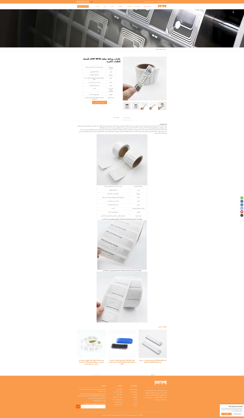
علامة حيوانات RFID (117, 399)
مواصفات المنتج (127, 117)
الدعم (112, 6)
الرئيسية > (164, 49)
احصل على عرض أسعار (83, 6)
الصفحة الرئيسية (146, 6)
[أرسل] (87, 2)
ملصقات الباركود (118, 404)
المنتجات (129, 6)
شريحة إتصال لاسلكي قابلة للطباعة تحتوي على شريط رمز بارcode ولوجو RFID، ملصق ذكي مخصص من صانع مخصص (91, 362)
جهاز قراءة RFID (118, 402)
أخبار (105, 6)
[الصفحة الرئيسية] (162, 6)
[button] (153, 374)
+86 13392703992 (162, 1)
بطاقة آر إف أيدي (118, 392)
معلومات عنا (137, 6)
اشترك (78, 406)
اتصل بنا (97, 6)
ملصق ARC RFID (158, 49)
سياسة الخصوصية (105, 415)
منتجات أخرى (116, 117)
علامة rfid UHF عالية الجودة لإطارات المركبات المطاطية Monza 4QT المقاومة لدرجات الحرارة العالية (122, 362)
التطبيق (120, 6)
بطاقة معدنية (119, 389)
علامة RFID (119, 394)
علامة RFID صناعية (117, 397)
